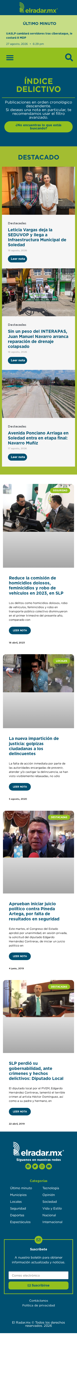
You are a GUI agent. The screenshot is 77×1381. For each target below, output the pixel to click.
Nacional (49, 1215)
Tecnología (50, 1188)
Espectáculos (20, 1222)
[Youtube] (49, 1166)
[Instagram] (42, 1166)
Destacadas (17, 223)
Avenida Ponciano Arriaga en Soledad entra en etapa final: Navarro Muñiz (38, 438)
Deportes (17, 1215)
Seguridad (18, 1208)
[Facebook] (28, 1166)
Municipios (18, 1195)
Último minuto (21, 1188)
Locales (16, 1201)
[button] (10, 58)
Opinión (48, 1195)
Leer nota (20, 630)
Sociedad (49, 1201)
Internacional (52, 1222)
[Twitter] (35, 1166)
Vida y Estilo (52, 1208)
